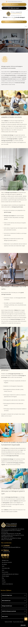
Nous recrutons (5, 572)
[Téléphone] (2, 550)
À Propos (4, 582)
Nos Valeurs (4, 564)
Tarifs (3, 566)
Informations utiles (6, 568)
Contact (3, 580)
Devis (3, 570)
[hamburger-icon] (25, 26)
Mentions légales (5, 576)
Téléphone (6, 550)
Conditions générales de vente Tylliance (10, 574)
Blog (3, 578)
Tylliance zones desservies (7, 584)
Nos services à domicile (7, 562)
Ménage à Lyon (5, 560)
